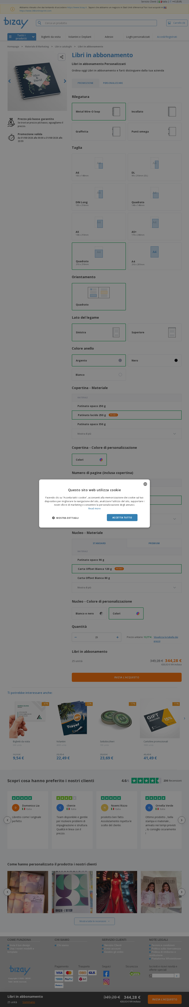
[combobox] (145, 484)
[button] (65, 517)
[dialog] (94, 503)
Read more (94, 508)
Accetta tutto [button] (122, 517)
